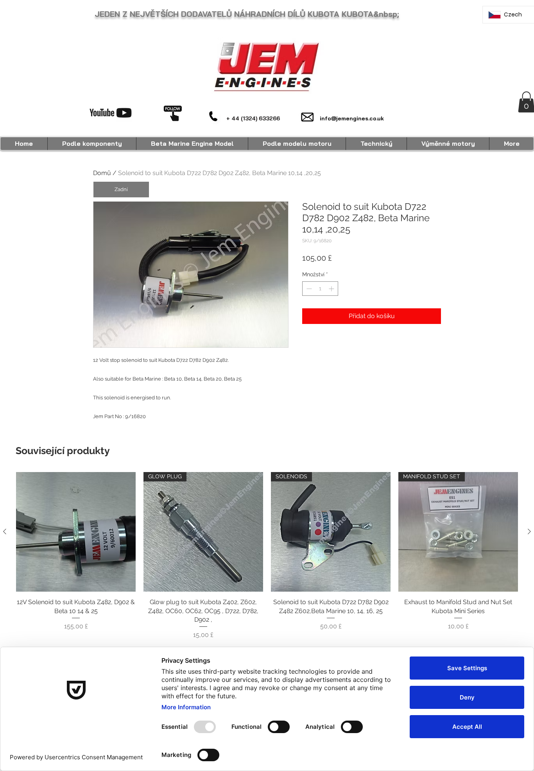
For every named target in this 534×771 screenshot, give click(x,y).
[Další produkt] (529, 531)
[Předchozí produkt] (4, 531)
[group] (267, 556)
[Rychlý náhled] (76, 532)
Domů (102, 173)
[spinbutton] (320, 288)
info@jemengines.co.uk (352, 118)
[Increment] (332, 288)
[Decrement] (308, 288)
